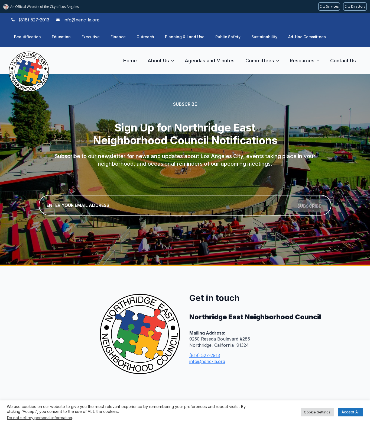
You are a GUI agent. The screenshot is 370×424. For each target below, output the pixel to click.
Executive (91, 36)
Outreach (145, 36)
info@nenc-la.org (207, 361)
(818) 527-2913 (204, 355)
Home (130, 60)
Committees (259, 60)
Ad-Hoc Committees (307, 36)
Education (61, 36)
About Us (158, 60)
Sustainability (264, 36)
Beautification (27, 36)
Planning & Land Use (185, 36)
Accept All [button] (350, 412)
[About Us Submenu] (174, 61)
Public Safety (228, 36)
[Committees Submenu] (279, 61)
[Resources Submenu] (319, 61)
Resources (302, 60)
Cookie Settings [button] (317, 412)
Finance (118, 36)
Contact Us (343, 60)
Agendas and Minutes (210, 60)
